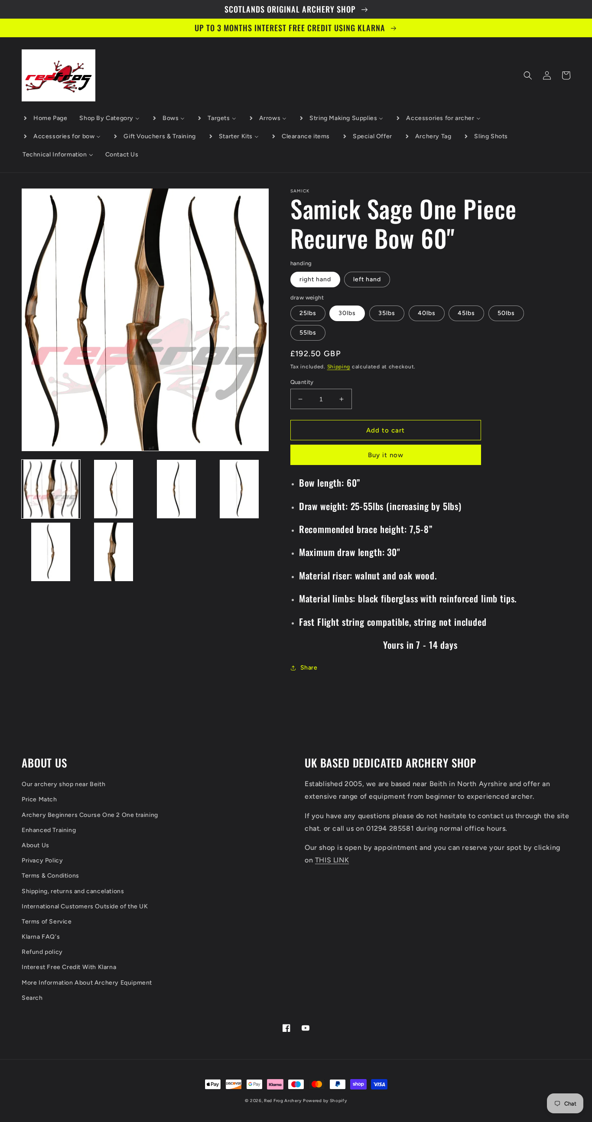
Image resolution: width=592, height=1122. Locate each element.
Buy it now (385, 455)
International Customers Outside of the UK (85, 906)
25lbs (307, 313)
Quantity (302, 382)
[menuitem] (44, 118)
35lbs (386, 313)
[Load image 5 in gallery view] (51, 552)
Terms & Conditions (50, 875)
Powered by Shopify (325, 1100)
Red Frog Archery (282, 1100)
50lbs (506, 313)
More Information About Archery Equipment (87, 982)
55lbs (307, 332)
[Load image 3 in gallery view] (176, 489)
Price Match (39, 799)
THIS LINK (332, 860)
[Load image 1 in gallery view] (51, 489)
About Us (35, 845)
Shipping (339, 367)
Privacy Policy (42, 860)
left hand (367, 279)
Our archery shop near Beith (63, 784)
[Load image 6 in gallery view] (114, 552)
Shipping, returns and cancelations (73, 891)
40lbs (427, 313)
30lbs (347, 313)
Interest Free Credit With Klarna (69, 967)
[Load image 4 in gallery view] (239, 489)
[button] (527, 75)
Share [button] (309, 667)
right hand (315, 279)
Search (32, 998)
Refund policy (42, 952)
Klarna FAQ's (41, 936)
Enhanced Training (49, 830)
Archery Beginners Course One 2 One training (90, 815)
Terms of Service (47, 921)
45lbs (466, 313)
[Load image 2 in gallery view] (114, 489)
